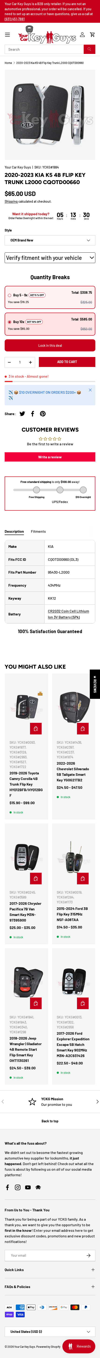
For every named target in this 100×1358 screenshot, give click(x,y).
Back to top (50, 1121)
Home (8, 62)
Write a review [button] (50, 457)
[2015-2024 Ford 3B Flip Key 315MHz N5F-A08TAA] (74, 857)
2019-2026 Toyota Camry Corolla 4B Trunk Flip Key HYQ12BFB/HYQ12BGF (26, 784)
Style (8, 230)
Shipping (11, 201)
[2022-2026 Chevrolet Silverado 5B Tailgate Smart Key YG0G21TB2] (74, 707)
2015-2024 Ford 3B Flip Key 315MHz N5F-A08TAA (72, 914)
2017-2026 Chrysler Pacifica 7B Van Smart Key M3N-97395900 (25, 911)
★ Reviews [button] (95, 684)
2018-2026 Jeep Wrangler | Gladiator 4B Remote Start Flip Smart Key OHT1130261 (26, 1049)
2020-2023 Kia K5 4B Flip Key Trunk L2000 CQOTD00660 (50, 62)
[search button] (89, 49)
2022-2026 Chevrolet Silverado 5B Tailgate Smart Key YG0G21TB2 (73, 771)
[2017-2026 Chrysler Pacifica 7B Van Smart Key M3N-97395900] (26, 857)
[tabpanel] (50, 587)
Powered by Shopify (48, 1346)
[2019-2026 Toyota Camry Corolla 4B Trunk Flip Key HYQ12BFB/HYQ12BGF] (26, 707)
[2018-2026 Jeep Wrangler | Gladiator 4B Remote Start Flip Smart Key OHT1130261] (26, 982)
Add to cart (67, 362)
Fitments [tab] (38, 531)
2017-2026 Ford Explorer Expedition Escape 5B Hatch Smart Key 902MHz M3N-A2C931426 (73, 1044)
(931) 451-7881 (15, 19)
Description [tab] (14, 531)
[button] (92, 35)
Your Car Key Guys (18, 167)
